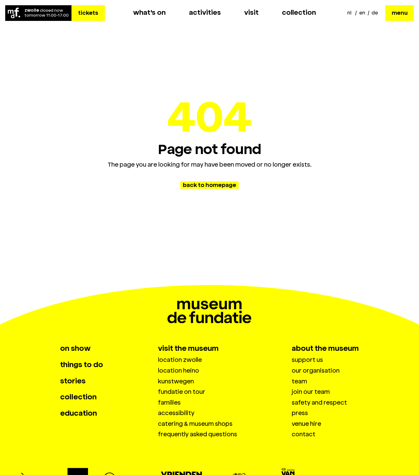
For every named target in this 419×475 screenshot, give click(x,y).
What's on (149, 12)
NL (349, 13)
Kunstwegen (176, 381)
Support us (307, 359)
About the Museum (325, 348)
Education (78, 413)
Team (299, 381)
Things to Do (81, 365)
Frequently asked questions (197, 434)
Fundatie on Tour (181, 391)
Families (169, 402)
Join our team (311, 391)
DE (374, 13)
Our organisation (316, 370)
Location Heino (178, 370)
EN (362, 13)
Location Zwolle (180, 359)
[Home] (14, 13)
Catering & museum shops (195, 423)
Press (300, 413)
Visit (251, 12)
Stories (73, 381)
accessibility (176, 413)
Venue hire (306, 423)
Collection (299, 12)
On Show (75, 348)
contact (303, 434)
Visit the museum (188, 348)
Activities (205, 12)
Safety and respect (319, 402)
